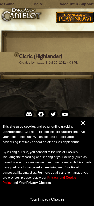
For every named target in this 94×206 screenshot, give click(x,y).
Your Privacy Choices (47, 199)
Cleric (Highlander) (40, 56)
